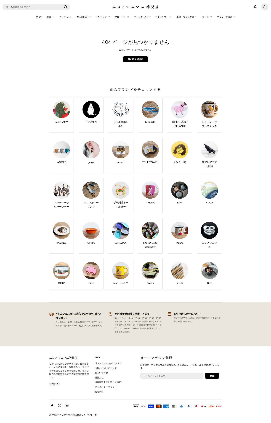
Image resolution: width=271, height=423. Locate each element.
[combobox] (36, 7)
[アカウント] (255, 7)
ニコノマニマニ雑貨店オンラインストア (77, 415)
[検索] (65, 7)
